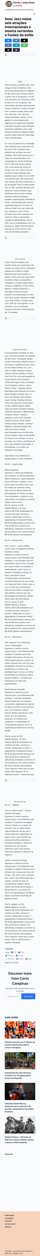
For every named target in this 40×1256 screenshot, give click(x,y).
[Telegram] (16, 45)
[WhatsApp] (24, 45)
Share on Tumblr (12, 962)
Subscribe (28, 996)
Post (7, 952)
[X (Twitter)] (24, 40)
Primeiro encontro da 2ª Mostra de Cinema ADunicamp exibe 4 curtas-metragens (20, 1045)
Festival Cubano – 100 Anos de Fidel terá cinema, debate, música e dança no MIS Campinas (19, 1140)
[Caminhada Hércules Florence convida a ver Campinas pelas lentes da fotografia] (20, 1060)
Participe (8, 1221)
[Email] (16, 50)
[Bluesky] (8, 40)
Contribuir (9, 1218)
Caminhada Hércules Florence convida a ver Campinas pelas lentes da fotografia (18, 1075)
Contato (8, 1227)
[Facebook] (16, 40)
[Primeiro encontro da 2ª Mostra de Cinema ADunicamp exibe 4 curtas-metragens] (20, 1030)
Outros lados (10, 1224)
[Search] (34, 14)
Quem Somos (9, 1215)
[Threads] (8, 50)
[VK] (8, 45)
